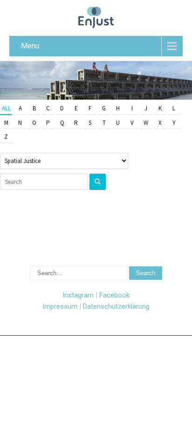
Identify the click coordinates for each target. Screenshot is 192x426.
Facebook (114, 295)
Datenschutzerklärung (116, 306)
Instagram (78, 295)
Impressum (59, 306)
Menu (30, 45)
